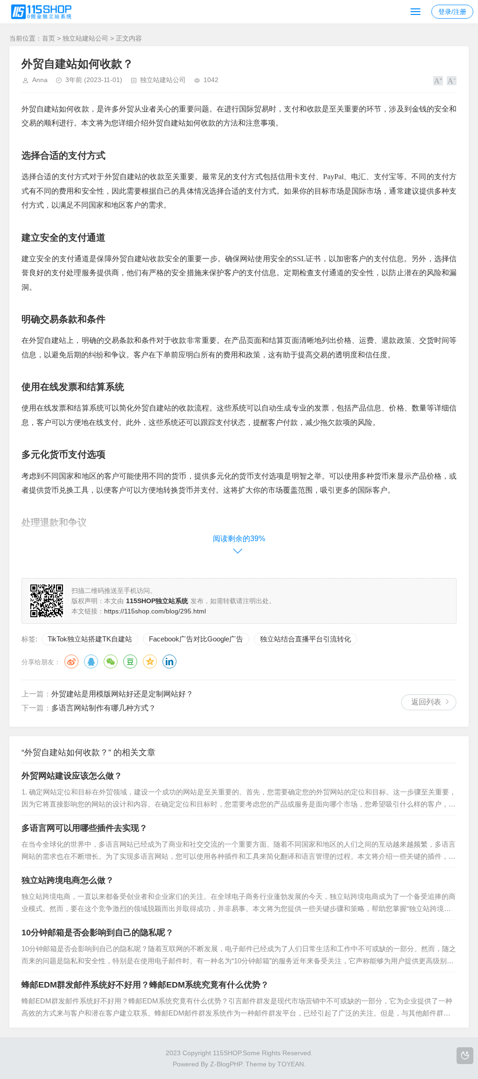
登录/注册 (452, 11)
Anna (40, 80)
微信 (111, 661)
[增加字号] (438, 80)
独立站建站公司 (85, 38)
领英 (169, 661)
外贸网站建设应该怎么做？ (71, 775)
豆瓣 (130, 661)
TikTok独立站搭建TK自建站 (90, 639)
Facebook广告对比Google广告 (196, 639)
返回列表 (426, 702)
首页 (48, 38)
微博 (71, 661)
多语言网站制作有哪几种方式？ (103, 708)
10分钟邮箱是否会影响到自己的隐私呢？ (97, 932)
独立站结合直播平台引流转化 (305, 639)
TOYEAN (290, 1064)
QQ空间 (150, 661)
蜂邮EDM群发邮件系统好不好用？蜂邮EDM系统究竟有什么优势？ (145, 984)
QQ (91, 661)
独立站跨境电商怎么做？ (67, 880)
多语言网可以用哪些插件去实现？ (84, 828)
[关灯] (465, 1055)
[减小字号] (452, 80)
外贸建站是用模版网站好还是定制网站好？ (122, 694)
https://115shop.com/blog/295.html (155, 611)
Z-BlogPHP (226, 1064)
